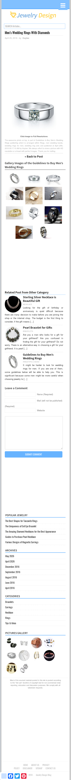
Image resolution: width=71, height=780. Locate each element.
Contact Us (50, 768)
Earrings (9, 607)
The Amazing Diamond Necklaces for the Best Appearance (30, 531)
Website (41, 410)
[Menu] (63, 5)
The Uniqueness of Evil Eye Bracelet (20, 526)
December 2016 (12, 566)
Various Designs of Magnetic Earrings (21, 542)
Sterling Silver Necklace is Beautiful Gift (39, 299)
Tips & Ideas (10, 623)
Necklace (9, 612)
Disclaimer (27, 768)
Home (25, 765)
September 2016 (12, 572)
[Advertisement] (34, 64)
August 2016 (11, 577)
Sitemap (39, 768)
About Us (35, 765)
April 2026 (10, 561)
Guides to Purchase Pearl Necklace (20, 537)
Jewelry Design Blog (43, 775)
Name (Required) (45, 394)
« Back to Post (34, 156)
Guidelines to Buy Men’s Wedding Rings (38, 356)
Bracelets (9, 602)
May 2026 (9, 556)
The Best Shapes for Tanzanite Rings (21, 521)
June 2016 (10, 582)
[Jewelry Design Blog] (35, 20)
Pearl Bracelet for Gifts (37, 327)
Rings (7, 618)
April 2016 (10, 588)
